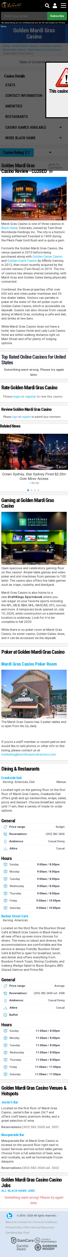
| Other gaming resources (38, 1227)
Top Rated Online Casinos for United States (33, 360)
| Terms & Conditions (44, 1222)
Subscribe (57, 16)
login (16, 396)
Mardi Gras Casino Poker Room (29, 664)
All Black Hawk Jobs (18, 1190)
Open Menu (63, 6)
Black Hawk (9, 228)
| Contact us (24, 1222)
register (30, 396)
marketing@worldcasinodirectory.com (28, 754)
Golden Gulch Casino (22, 261)
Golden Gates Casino (47, 256)
